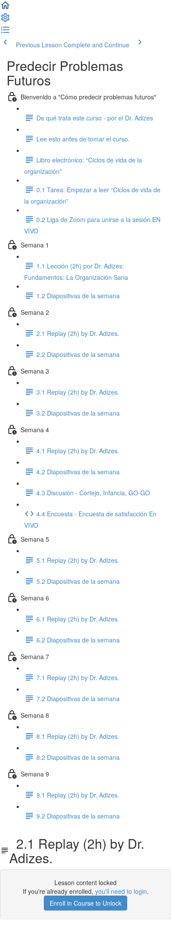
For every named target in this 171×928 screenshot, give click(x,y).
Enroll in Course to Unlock (85, 903)
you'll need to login (121, 891)
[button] (5, 8)
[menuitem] (5, 20)
